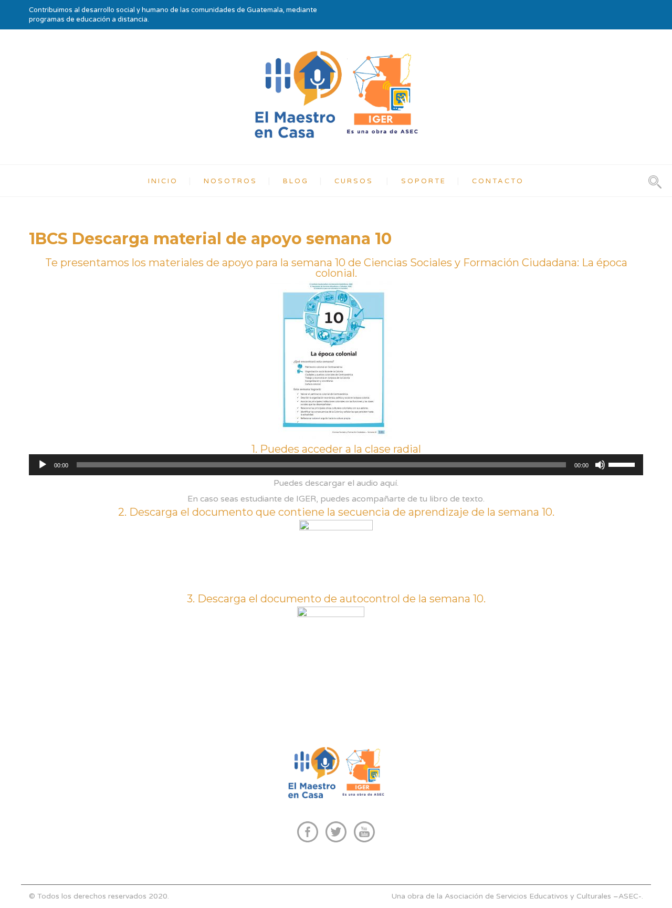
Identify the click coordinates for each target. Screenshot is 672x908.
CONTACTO (498, 181)
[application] (336, 464)
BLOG (296, 181)
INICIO (163, 181)
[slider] (623, 463)
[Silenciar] (600, 465)
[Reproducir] (42, 465)
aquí (388, 483)
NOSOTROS (230, 181)
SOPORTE (423, 181)
